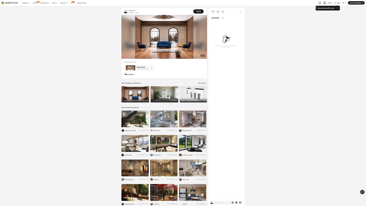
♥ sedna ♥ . (156, 204)
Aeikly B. (156, 179)
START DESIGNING (355, 3)
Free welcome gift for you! (326, 8)
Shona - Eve (185, 179)
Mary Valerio (157, 155)
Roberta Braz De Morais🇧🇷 (129, 204)
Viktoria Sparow (129, 179)
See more (201, 83)
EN (343, 3)
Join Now (337, 3)
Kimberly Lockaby (187, 155)
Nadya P (184, 204)
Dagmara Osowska (130, 130)
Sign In (330, 3)
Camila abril (128, 155)
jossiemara (156, 130)
